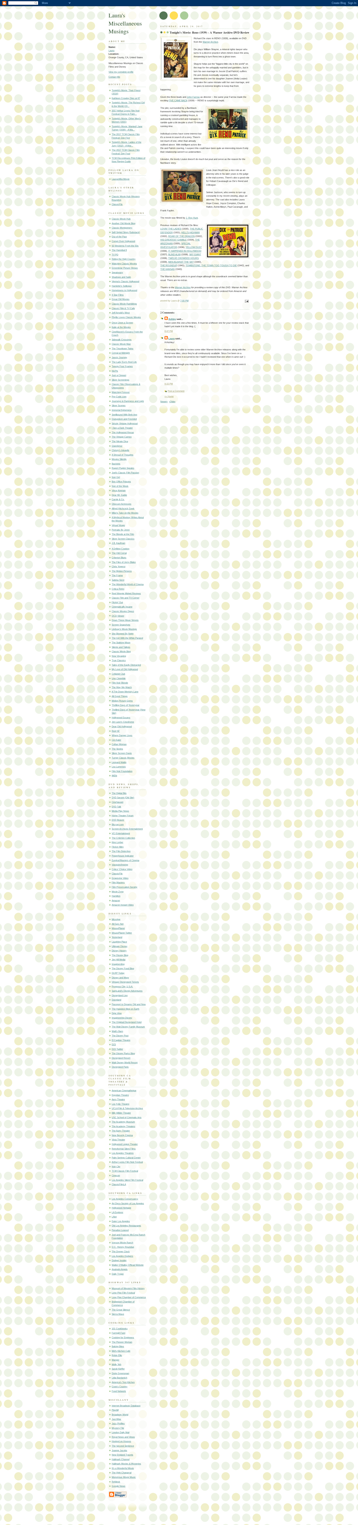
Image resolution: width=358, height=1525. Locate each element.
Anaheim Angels (120, 1269)
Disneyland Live (120, 995)
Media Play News (120, 811)
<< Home (169, 396)
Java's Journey (119, 357)
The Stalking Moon (121, 642)
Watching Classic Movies (124, 263)
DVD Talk (116, 806)
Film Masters (118, 882)
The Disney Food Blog (123, 968)
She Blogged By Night (122, 633)
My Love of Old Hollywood (125, 669)
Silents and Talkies (121, 647)
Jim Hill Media (118, 959)
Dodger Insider (119, 1260)
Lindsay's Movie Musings (124, 629)
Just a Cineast (119, 375)
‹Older (172, 401)
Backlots (116, 463)
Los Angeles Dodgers (122, 1256)
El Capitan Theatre (121, 1040)
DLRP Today (118, 973)
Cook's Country (119, 1386)
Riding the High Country (123, 259)
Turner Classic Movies (123, 757)
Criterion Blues (119, 557)
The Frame (117, 575)
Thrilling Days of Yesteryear (125, 705)
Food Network (119, 1391)
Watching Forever (121, 392)
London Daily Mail (120, 1432)
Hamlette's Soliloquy (122, 286)
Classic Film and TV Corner (125, 598)
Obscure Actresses (121, 504)
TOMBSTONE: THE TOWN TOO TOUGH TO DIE (211, 265)
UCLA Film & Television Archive (127, 1108)
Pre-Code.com (119, 396)
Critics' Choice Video (122, 869)
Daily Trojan (118, 1274)
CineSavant (117, 802)
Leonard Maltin (119, 762)
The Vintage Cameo (122, 437)
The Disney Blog (120, 955)
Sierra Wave (118, 1314)
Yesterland (117, 937)
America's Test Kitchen (123, 1382)
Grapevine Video (120, 878)
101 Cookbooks (120, 1328)
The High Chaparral (121, 1472)
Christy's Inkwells (120, 450)
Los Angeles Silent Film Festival (127, 1180)
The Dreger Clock (121, 1251)
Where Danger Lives (122, 735)
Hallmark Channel (120, 1459)
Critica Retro (118, 589)
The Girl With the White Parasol (127, 638)
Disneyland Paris (120, 1067)
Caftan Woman (119, 744)
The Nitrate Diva (120, 441)
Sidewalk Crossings (122, 339)
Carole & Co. (118, 499)
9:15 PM (168, 383)
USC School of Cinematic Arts (127, 1117)
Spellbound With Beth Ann (124, 414)
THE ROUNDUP (168, 265)
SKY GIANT (195, 254)
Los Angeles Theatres (123, 1153)
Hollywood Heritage (121, 1208)
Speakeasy (117, 272)
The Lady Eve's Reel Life (124, 362)
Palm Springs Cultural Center (126, 1157)
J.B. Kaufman (118, 543)
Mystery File (118, 1428)
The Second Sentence (123, 1446)
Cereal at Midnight (121, 353)
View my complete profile (121, 72)
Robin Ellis (117, 1355)
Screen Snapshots (121, 624)
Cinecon (116, 1175)
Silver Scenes (119, 405)
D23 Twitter (117, 1049)
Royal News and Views (123, 1437)
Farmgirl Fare (118, 1333)
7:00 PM (184, 300)
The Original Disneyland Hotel (127, 1022)
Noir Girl (116, 477)
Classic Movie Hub (121, 219)
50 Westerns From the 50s (125, 245)
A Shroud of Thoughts (122, 455)
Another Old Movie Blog (123, 223)
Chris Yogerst (118, 566)
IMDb (114, 775)
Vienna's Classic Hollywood (125, 281)
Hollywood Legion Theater (125, 1144)
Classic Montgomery (122, 227)
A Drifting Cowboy (120, 548)
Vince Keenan (119, 490)
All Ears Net (117, 924)
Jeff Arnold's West (121, 312)
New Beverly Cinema (122, 1135)
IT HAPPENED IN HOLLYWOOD (184, 251)
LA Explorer (117, 1212)
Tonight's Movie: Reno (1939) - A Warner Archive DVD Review (209, 32)
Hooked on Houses (121, 1441)
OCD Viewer (118, 616)
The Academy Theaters (123, 1126)
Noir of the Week (120, 486)
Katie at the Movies (121, 327)
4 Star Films (118, 295)
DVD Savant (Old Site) (123, 797)
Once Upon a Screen (122, 322)
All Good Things (120, 696)
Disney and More (120, 977)
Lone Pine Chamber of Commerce (129, 1297)
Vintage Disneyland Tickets (125, 982)
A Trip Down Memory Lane (125, 691)
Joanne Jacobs (119, 1450)
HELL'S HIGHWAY (190, 232)
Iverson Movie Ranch (122, 1242)
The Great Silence (121, 1309)
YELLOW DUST (194, 247)
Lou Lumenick (119, 766)
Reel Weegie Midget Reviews (126, 593)
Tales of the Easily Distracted (126, 665)
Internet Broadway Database (126, 1405)
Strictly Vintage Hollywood (125, 423)
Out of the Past (119, 236)
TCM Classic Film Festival (125, 1171)
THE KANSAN (167, 269)
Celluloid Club (118, 674)
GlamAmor (117, 446)
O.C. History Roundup (123, 1247)
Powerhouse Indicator (123, 855)
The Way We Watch (122, 687)
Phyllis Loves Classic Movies (126, 317)
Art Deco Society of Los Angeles (128, 1203)
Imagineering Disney (122, 1018)
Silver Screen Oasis (122, 753)
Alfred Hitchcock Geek (123, 508)
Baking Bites (118, 1346)
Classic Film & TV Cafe (123, 308)
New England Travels (122, 1455)
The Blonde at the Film (123, 534)
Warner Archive (210, 42)
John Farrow (193, 97)
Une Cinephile (119, 678)
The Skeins (117, 749)
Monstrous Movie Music (124, 1477)
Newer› (164, 401)
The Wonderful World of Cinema (128, 584)
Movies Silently (119, 459)
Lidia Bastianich (119, 1377)
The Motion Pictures (122, 571)
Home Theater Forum (122, 815)
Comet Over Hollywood (123, 241)
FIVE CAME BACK (178, 100)
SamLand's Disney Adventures (127, 991)
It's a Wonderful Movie (123, 1468)
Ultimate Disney (119, 946)
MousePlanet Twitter (122, 933)
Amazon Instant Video (123, 905)
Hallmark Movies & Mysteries (126, 1463)
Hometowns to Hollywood (124, 290)
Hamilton (116, 896)
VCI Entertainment (121, 833)
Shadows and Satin (121, 277)
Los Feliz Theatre (120, 1104)
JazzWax (116, 1419)
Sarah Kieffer (118, 1369)
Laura (111, 50)
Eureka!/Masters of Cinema (125, 860)
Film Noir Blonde (120, 682)
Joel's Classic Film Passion (125, 472)
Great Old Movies (120, 299)
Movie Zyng (117, 891)
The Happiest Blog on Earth (125, 1009)
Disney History (119, 950)
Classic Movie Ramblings (124, 304)
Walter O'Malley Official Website (128, 1265)
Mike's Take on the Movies (125, 513)
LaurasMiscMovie (120, 179)
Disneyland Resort (121, 1058)
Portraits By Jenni (120, 530)
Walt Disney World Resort (125, 1062)
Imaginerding (118, 964)
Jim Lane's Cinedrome (123, 722)
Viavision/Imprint (120, 864)
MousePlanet (118, 928)
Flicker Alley (118, 847)
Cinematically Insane (122, 606)
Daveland (116, 1000)
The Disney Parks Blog (123, 1053)
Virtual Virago (118, 525)
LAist (114, 1216)
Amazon (116, 900)
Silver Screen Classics (123, 538)
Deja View (117, 1013)
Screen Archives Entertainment (127, 829)
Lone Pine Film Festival (123, 1292)
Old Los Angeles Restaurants (126, 1225)
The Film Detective (121, 851)
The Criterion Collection (123, 838)
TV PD (115, 254)
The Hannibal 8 (119, 250)
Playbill (115, 1410)
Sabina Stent (118, 580)
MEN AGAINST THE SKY (181, 262)
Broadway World (120, 1414)
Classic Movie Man (121, 344)
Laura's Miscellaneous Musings (125, 23)
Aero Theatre (118, 1099)
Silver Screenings (120, 380)
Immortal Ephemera (121, 410)
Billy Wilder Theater (121, 1113)
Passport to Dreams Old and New (129, 1004)
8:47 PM (168, 331)
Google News (118, 1486)
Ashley (172, 319)
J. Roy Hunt (192, 218)
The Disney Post (120, 1035)
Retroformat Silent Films (124, 1148)
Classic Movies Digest (123, 611)
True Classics (119, 660)
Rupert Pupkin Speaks (123, 468)
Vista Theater (118, 1139)
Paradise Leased (120, 1230)
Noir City (116, 1166)
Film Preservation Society (124, 887)
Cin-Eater (116, 740)
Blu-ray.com (118, 824)
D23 (114, 1044)
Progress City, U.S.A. (122, 986)
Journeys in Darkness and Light (128, 401)
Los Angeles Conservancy (125, 1199)
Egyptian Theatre (120, 1095)
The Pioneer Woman (122, 1342)
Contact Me (114, 77)
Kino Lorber (117, 842)
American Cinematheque (124, 1090)
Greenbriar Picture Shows (125, 268)
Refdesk (116, 1481)
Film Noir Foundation (122, 771)
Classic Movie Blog (121, 651)
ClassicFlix (117, 204)
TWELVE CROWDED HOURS (183, 258)
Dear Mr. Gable (119, 495)
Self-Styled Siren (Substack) (126, 232)
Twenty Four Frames (122, 366)
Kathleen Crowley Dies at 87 (126, 98)
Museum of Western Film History (128, 1288)
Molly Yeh (116, 1364)
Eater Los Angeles (121, 1221)
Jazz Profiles (118, 1423)
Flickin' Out (117, 602)
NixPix (115, 371)
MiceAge (116, 919)
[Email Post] (246, 301)
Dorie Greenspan (120, 1373)
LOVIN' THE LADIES (170, 229)
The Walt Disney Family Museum (128, 1026)
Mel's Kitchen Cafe (121, 1351)
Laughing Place (119, 941)
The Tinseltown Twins (122, 348)
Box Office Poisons (121, 481)
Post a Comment (176, 391)
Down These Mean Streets (125, 620)
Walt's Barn (117, 1031)
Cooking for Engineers (123, 1337)
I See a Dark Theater (122, 428)
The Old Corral (119, 553)
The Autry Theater (121, 1130)
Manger (115, 1360)
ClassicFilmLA (119, 1184)
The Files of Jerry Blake (124, 562)
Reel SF (116, 731)
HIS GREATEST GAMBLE (173, 239)
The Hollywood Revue (123, 432)
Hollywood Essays (121, 717)
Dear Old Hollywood (122, 726)
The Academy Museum (123, 1122)
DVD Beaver (118, 820)
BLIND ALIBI (174, 254)
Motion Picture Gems (122, 701)
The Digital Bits (119, 793)
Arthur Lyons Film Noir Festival (127, 1162)
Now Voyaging (119, 656)
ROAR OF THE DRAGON (181, 236)
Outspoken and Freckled (124, 419)
